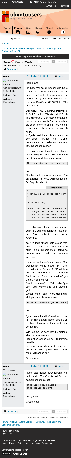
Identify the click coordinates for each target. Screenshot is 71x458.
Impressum (35, 443)
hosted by (7, 2)
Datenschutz (23, 443)
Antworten (11, 69)
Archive (13, 48)
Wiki (28, 28)
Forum (18, 28)
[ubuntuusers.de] (22, 17)
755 (14, 95)
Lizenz (5, 443)
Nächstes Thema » (59, 417)
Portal (7, 28)
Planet (49, 28)
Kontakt (12, 443)
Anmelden (51, 6)
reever (6, 76)
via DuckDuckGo (61, 38)
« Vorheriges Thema (37, 417)
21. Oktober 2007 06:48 (37, 76)
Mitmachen (62, 28)
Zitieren (61, 76)
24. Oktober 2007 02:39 (37, 366)
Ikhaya (38, 28)
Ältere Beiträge (26, 48)
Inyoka (16, 431)
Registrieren (63, 6)
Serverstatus (47, 443)
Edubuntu (40, 48)
